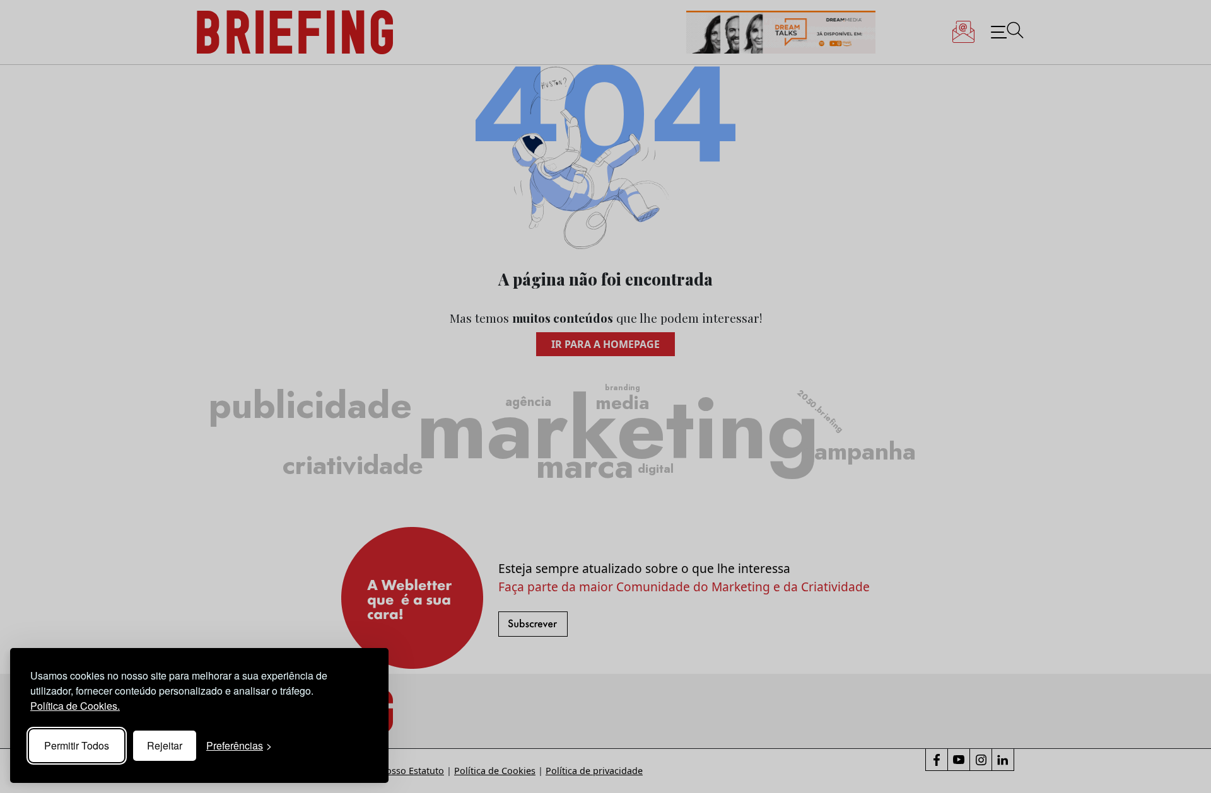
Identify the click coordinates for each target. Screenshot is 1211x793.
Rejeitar (164, 745)
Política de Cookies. (75, 705)
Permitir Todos (76, 745)
